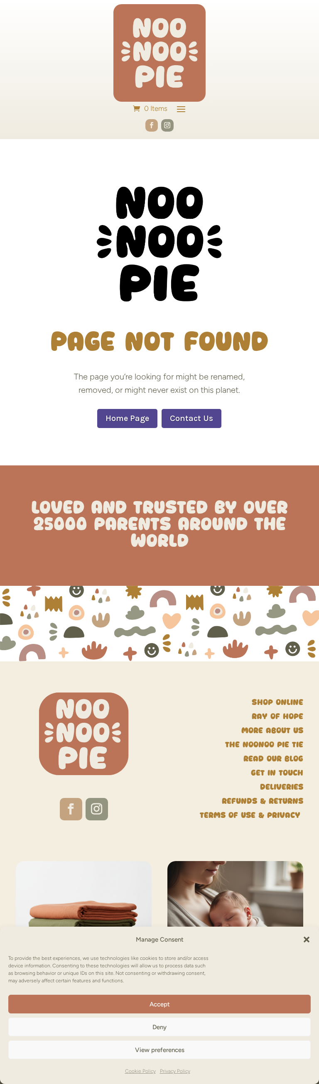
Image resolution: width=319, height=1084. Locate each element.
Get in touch (277, 773)
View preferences (159, 1050)
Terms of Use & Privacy (251, 815)
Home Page (127, 418)
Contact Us (191, 418)
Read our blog (273, 759)
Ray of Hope (277, 716)
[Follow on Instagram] (167, 125)
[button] (306, 939)
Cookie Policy (140, 1071)
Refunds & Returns (262, 801)
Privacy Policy (175, 1071)
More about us (272, 730)
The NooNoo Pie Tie (264, 745)
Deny (159, 1027)
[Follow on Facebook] (151, 125)
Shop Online (277, 702)
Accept (160, 1004)
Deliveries (281, 787)
